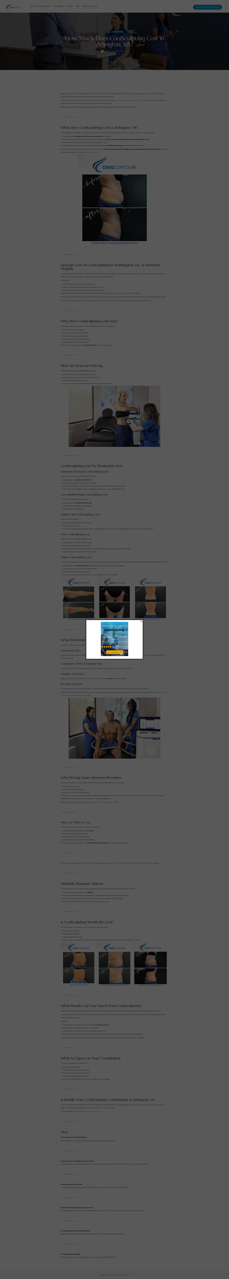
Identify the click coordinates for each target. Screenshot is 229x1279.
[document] (114, 639)
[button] (141, 621)
